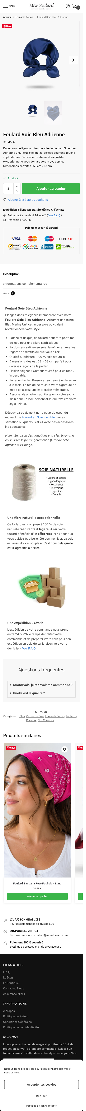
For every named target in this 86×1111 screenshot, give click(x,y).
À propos (9, 1011)
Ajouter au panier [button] (37, 896)
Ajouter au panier (51, 188)
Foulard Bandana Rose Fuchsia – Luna (37, 883)
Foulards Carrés (24, 16)
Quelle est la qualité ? (29, 693)
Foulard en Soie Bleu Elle (38, 417)
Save (8, 26)
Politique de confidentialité (41, 1105)
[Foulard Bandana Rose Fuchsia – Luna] (37, 810)
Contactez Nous (13, 988)
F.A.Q (6, 972)
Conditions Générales (17, 1022)
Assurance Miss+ (14, 994)
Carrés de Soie (35, 716)
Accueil (7, 16)
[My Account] (67, 6)
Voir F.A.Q (54, 215)
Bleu (22, 716)
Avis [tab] (8, 293)
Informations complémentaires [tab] (25, 284)
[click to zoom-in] (41, 59)
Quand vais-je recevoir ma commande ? (43, 685)
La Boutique (11, 983)
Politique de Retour (16, 1016)
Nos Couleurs (46, 720)
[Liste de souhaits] (64, 749)
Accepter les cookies (41, 1084)
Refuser (41, 1096)
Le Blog (8, 977)
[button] (75, 6)
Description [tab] (11, 274)
